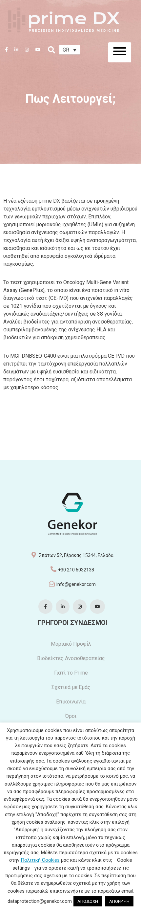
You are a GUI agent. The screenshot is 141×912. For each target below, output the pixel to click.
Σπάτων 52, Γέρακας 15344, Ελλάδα (76, 555)
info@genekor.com (76, 584)
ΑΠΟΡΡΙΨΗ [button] (119, 901)
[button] (69, 50)
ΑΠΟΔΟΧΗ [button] (87, 901)
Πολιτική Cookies (40, 860)
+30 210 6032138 (76, 569)
